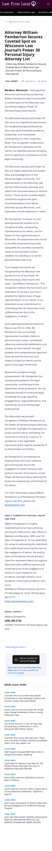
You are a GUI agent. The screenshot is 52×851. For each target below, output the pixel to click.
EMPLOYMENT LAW (26, 12)
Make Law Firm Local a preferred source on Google (23, 671)
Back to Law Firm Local (19, 21)
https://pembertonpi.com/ (19, 601)
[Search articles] (48, 3)
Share (43, 81)
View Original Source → (16, 647)
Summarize (30, 81)
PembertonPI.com (15, 504)
